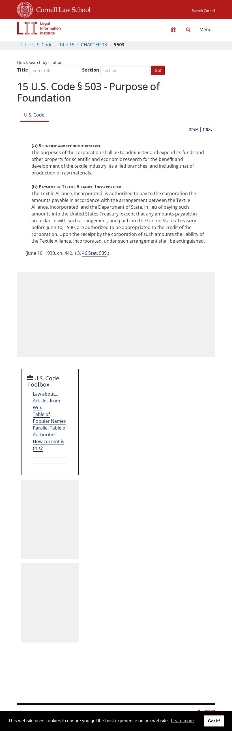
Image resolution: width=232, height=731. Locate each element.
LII (23, 45)
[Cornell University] (25, 9)
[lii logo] (39, 28)
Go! (158, 70)
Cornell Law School (62, 9)
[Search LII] (188, 29)
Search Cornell (203, 10)
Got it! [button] (214, 721)
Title (22, 70)
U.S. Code (42, 45)
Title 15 (66, 45)
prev (193, 129)
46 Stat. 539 (94, 253)
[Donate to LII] (173, 29)
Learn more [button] (182, 720)
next (207, 129)
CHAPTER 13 (94, 45)
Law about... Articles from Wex (46, 401)
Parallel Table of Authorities (50, 431)
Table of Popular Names (49, 417)
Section (90, 70)
